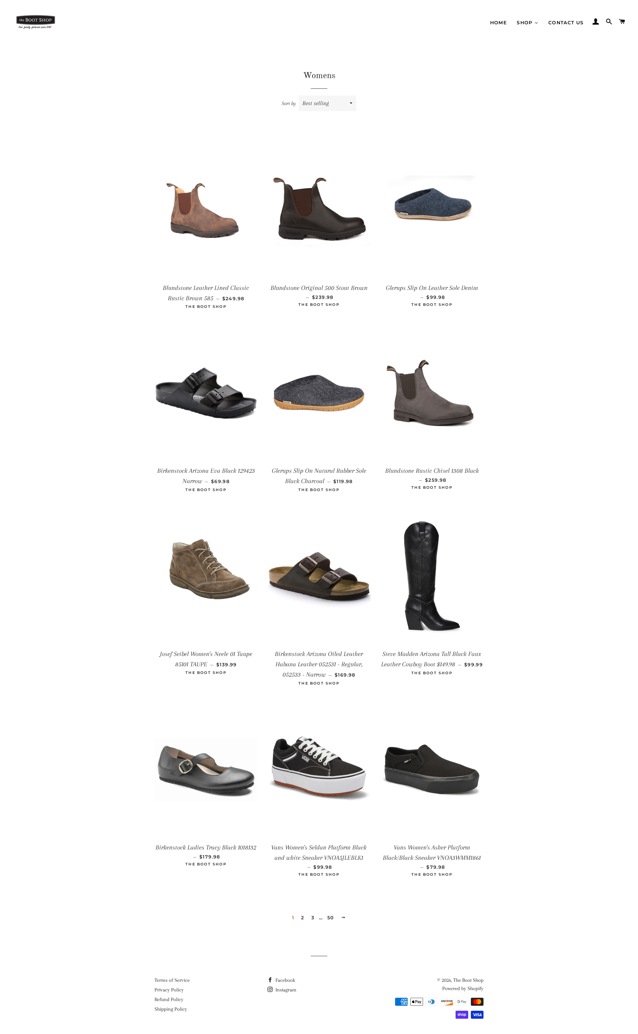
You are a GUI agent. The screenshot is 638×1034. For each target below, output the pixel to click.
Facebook (284, 980)
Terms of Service (172, 980)
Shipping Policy (171, 1009)
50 (330, 918)
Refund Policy (169, 999)
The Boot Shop (468, 980)
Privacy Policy (169, 990)
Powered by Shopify (462, 988)
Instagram (285, 990)
